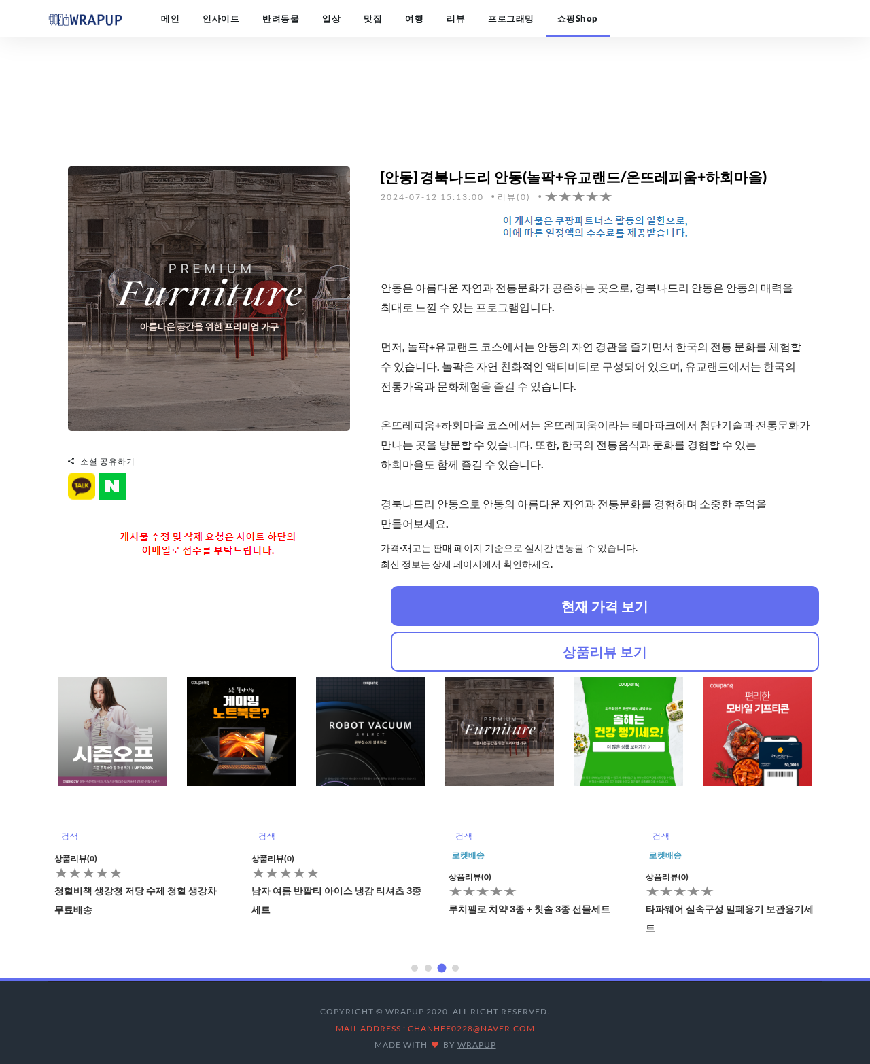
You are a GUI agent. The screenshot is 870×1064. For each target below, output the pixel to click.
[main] (85, 18)
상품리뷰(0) (75, 858)
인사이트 (221, 18)
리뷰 (456, 18)
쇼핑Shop (577, 18)
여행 (414, 18)
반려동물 (280, 18)
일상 (331, 18)
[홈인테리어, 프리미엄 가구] (209, 297)
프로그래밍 (511, 18)
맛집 (373, 18)
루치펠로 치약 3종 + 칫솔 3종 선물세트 (529, 908)
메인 (170, 18)
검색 (69, 836)
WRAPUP (476, 1045)
